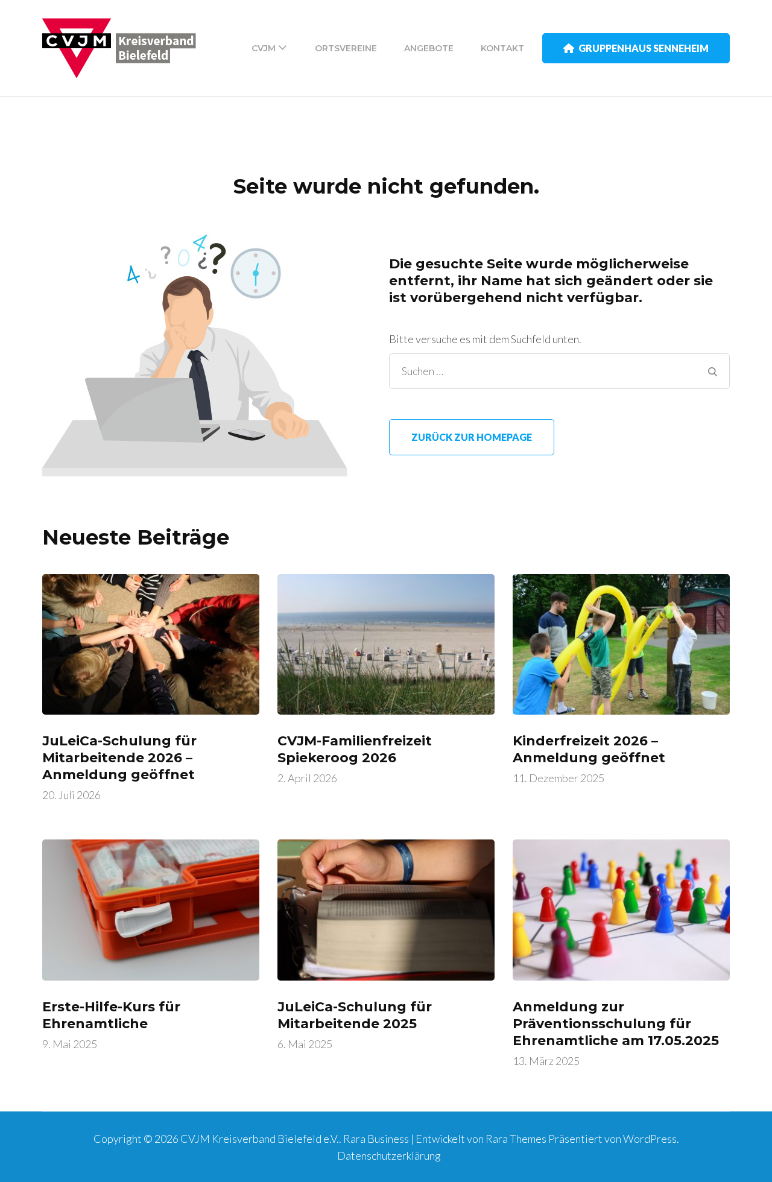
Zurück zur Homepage (471, 437)
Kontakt (502, 48)
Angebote (429, 48)
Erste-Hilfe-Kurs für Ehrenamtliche (111, 1015)
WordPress (650, 1138)
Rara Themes (516, 1138)
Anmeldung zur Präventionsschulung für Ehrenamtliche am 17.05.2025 (616, 1024)
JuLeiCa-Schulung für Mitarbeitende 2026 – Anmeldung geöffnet (119, 758)
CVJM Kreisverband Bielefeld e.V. (259, 1138)
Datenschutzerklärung (389, 1155)
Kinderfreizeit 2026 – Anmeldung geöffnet (589, 749)
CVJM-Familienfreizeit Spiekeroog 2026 (354, 749)
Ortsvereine (346, 48)
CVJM (264, 48)
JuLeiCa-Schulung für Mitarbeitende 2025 (354, 1015)
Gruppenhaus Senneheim (643, 48)
